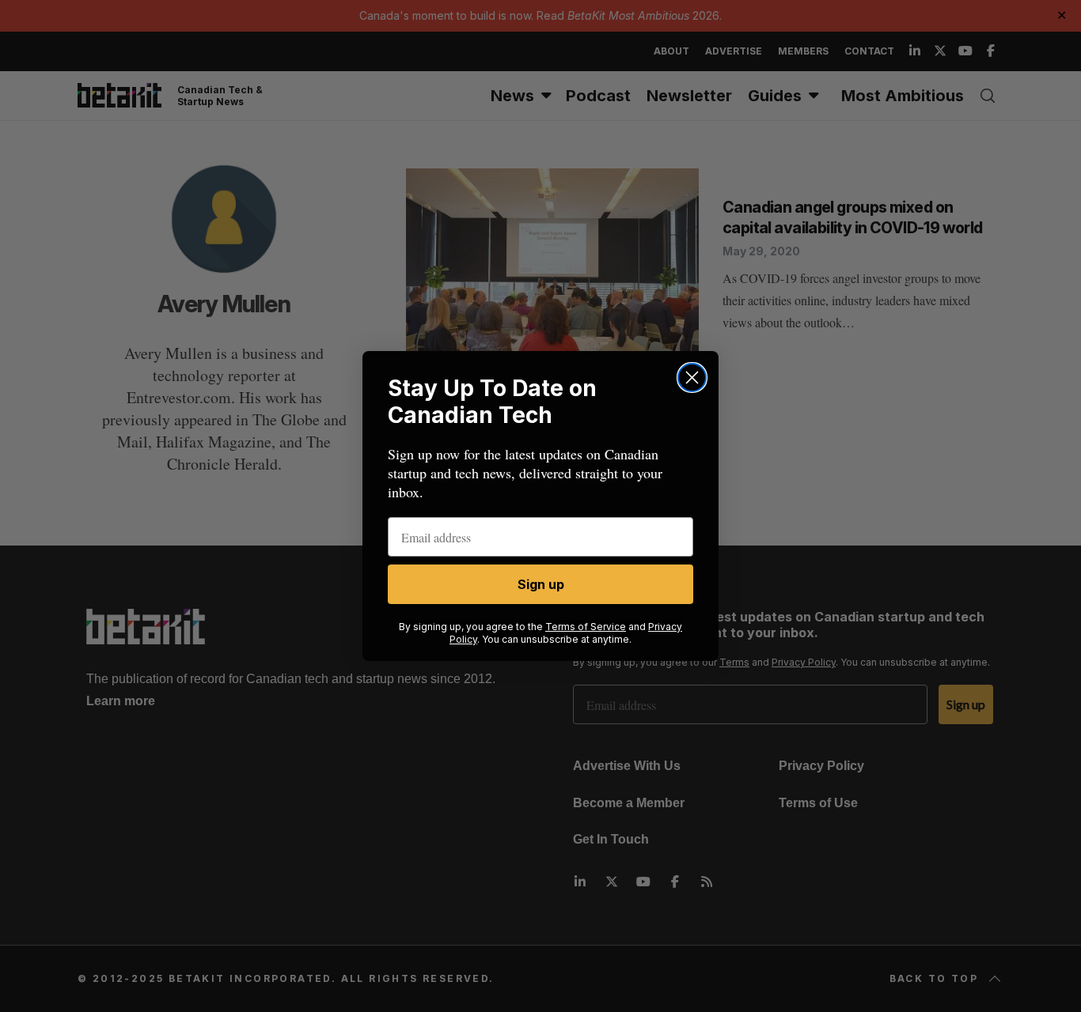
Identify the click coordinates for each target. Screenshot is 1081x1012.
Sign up (541, 584)
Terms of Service (585, 626)
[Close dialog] (692, 377)
